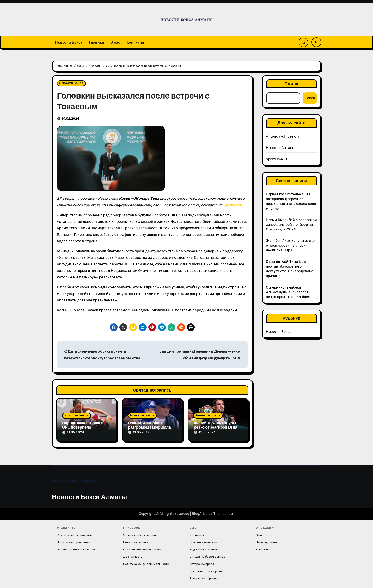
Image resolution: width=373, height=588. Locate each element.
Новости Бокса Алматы (89, 497)
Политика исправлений (73, 542)
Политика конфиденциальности (146, 564)
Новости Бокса (69, 42)
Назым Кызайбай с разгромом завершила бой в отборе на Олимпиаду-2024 (291, 224)
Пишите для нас (267, 542)
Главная (96, 42)
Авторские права (202, 564)
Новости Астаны (280, 148)
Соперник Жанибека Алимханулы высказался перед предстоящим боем (288, 292)
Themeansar (223, 514)
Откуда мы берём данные (207, 556)
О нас (115, 42)
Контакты (135, 42)
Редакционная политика (74, 535)
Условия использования (140, 535)
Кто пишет (197, 535)
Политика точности (203, 542)
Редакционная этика (204, 549)
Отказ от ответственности (142, 549)
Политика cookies (135, 542)
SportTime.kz (277, 159)
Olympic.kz (232, 205)
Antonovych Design (282, 136)
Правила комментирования (76, 549)
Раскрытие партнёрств (206, 578)
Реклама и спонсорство (207, 571)
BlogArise (199, 514)
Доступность (132, 556)
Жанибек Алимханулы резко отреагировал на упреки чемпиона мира (215, 427)
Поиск (291, 83)
